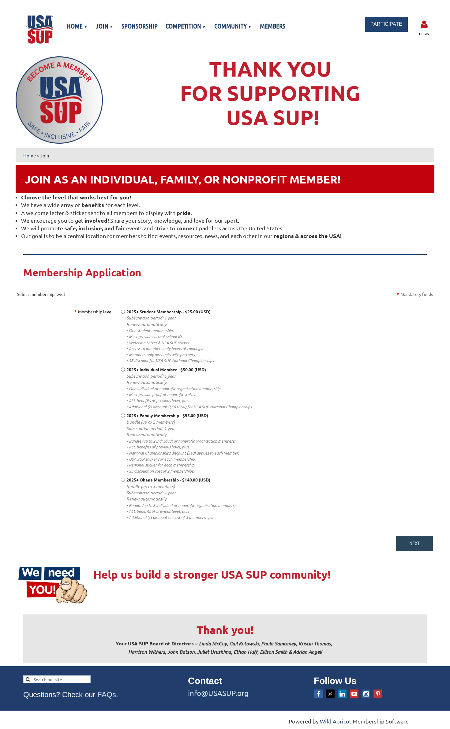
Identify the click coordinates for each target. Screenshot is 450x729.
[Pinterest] (377, 693)
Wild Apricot (335, 721)
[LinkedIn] (342, 693)
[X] (330, 693)
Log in (424, 24)
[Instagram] (366, 693)
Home (29, 155)
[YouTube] (354, 693)
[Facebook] (318, 693)
